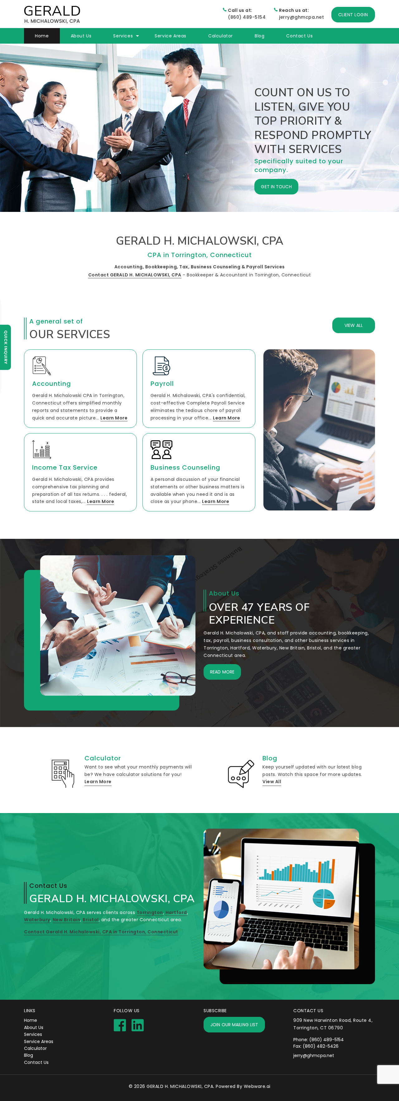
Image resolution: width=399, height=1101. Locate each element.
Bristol (91, 920)
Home (42, 36)
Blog (259, 36)
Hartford (176, 912)
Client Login (353, 15)
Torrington (150, 912)
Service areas (170, 36)
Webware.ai (257, 1086)
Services (33, 1034)
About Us (81, 36)
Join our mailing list (234, 1025)
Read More (222, 672)
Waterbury (37, 920)
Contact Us (299, 36)
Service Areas (38, 1041)
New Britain (66, 920)
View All (353, 325)
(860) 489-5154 (247, 13)
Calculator (220, 36)
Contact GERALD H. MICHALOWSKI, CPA (134, 275)
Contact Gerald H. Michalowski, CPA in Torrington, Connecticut (101, 932)
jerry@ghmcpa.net (301, 13)
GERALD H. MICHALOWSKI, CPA (180, 1086)
